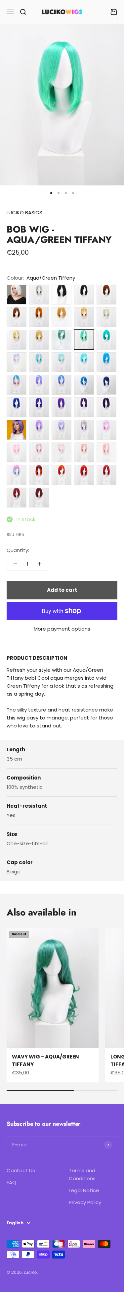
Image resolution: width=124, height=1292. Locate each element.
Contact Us (21, 1170)
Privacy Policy (85, 1202)
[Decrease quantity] (15, 564)
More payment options (62, 628)
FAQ (11, 1182)
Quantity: (18, 550)
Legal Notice (84, 1190)
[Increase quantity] (39, 564)
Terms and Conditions (82, 1174)
